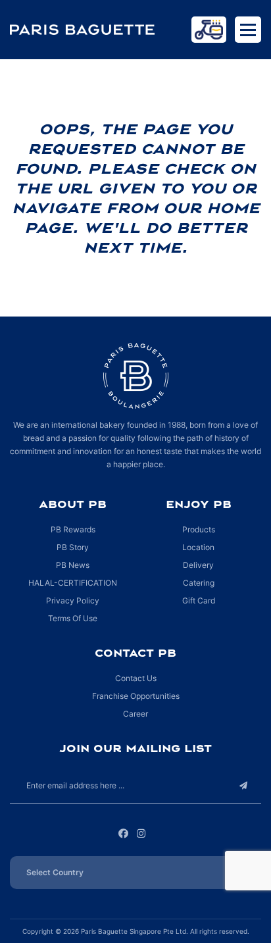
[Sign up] (243, 785)
